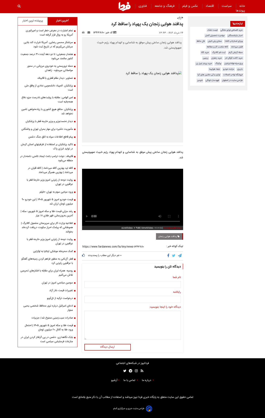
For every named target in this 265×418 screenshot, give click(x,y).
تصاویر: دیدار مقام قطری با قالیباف (55, 78)
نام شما (177, 277)
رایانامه (177, 292)
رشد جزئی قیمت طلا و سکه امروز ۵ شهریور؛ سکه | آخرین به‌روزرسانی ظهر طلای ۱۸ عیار (47, 213)
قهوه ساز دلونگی (212, 80)
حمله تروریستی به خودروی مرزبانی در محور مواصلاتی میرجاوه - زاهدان (50, 68)
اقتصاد (210, 6)
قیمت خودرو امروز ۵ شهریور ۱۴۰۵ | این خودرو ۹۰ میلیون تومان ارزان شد (47, 201)
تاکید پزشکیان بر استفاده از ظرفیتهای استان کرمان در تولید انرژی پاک (47, 146)
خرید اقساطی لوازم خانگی (232, 30)
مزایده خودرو (228, 69)
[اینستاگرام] (135, 371)
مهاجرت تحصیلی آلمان (215, 35)
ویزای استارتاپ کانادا (234, 41)
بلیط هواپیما (214, 69)
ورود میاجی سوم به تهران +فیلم (56, 192)
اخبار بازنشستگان (235, 35)
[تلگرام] (180, 256)
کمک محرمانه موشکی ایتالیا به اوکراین (53, 251)
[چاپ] (84, 32)
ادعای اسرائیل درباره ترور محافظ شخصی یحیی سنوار (48, 308)
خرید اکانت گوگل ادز (234, 58)
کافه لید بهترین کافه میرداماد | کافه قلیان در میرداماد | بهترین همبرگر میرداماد (50, 170)
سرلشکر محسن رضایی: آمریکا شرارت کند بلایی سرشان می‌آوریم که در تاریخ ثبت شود (48, 44)
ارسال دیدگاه (107, 347)
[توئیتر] (124, 371)
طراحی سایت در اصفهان (232, 80)
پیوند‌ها (240, 10)
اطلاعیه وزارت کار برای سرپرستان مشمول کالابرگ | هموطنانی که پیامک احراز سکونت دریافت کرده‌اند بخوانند (47, 227)
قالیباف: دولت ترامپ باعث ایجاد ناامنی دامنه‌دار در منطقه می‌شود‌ (46, 158)
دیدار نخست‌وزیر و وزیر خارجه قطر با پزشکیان (49, 121)
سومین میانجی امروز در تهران (57, 283)
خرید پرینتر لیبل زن (204, 63)
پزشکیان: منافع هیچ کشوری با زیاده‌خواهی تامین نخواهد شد (47, 111)
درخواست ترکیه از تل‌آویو (60, 298)
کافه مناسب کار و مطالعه (217, 47)
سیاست (227, 6)
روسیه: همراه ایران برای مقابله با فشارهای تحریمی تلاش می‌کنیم (46, 273)
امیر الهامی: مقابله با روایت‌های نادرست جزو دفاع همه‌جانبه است (47, 99)
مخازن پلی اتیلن (215, 41)
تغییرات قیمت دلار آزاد (61, 290)
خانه (242, 6)
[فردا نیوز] (124, 6)
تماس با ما (129, 380)
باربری (240, 69)
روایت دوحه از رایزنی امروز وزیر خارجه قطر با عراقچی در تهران (50, 241)
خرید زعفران (216, 58)
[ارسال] (90, 32)
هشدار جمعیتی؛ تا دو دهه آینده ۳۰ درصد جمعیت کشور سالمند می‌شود (47, 56)
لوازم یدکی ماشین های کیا (208, 75)
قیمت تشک (212, 30)
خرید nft (205, 52)
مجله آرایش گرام (236, 52)
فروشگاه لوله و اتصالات (233, 75)
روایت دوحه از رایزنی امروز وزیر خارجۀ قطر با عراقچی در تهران (50, 182)
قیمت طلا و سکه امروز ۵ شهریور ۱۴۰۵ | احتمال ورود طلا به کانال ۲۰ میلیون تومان (49, 327)
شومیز (200, 80)
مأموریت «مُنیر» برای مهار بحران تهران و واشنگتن (47, 129)
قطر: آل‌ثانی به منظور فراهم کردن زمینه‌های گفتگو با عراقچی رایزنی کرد (47, 261)
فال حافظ (201, 41)
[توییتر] (174, 256)
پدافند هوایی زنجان (168, 236)
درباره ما (147, 380)
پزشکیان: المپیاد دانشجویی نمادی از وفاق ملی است (48, 88)
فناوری (143, 6)
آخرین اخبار (62, 20)
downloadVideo (173, 228)
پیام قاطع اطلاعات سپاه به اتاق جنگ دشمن (50, 137)
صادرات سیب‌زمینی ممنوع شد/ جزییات (52, 318)
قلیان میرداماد (237, 47)
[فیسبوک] (169, 256)
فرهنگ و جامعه (165, 6)
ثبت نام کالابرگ (218, 52)
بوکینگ (218, 63)
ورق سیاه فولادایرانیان (233, 63)
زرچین (205, 58)
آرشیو (114, 380)
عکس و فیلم (190, 6)
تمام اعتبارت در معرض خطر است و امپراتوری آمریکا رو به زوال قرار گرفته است (49, 33)
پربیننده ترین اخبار (33, 20)
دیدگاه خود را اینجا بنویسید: (165, 307)
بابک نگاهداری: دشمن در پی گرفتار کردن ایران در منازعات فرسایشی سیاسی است (47, 339)
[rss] (140, 371)
